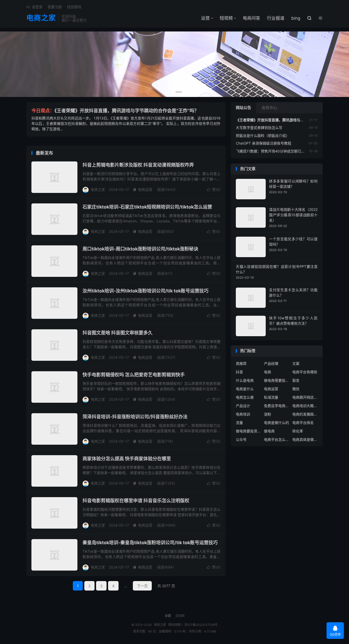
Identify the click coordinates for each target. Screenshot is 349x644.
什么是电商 (245, 380)
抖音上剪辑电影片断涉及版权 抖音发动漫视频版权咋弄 (138, 165)
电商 (267, 372)
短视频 (226, 18)
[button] (170, 92)
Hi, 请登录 (34, 7)
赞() (213, 189)
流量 (239, 422)
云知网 (179, 616)
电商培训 (243, 414)
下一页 (142, 586)
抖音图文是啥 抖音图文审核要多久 (118, 332)
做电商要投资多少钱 (248, 431)
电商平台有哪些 (304, 372)
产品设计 (243, 405)
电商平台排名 (303, 422)
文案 (295, 363)
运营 (205, 18)
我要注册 (55, 7)
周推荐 (241, 363)
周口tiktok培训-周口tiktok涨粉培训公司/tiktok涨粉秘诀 (140, 249)
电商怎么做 (245, 397)
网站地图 (174, 625)
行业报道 (275, 18)
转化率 (297, 431)
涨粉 (267, 414)
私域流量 (271, 397)
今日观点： (42, 110)
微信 (295, 389)
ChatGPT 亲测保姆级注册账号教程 (263, 143)
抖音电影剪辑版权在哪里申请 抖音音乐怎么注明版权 (136, 500)
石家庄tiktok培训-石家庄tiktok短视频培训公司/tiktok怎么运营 (147, 207)
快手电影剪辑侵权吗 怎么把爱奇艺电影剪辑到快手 (134, 374)
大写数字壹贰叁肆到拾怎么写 (259, 127)
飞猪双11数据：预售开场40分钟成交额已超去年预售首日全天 (284, 151)
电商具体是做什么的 (305, 439)
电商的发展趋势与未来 (305, 414)
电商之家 (41, 18)
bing (295, 18)
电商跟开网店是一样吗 (305, 397)
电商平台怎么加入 (276, 439)
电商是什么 (245, 389)
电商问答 (251, 18)
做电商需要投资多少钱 (276, 380)
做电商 (269, 431)
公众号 (241, 439)
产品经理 (271, 363)
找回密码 (74, 7)
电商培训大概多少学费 (305, 405)
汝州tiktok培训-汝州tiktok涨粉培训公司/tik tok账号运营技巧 (145, 290)
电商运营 (142, 189)
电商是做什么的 (276, 422)
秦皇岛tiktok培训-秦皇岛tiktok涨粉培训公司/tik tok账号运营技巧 (150, 542)
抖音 (239, 372)
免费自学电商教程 (276, 405)
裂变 (295, 380)
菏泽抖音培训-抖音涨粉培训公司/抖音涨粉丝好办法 (135, 416)
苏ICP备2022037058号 (201, 625)
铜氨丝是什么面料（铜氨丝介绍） (262, 135)
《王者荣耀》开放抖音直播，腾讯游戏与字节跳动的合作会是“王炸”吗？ (126, 110)
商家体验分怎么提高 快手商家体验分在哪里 (127, 458)
